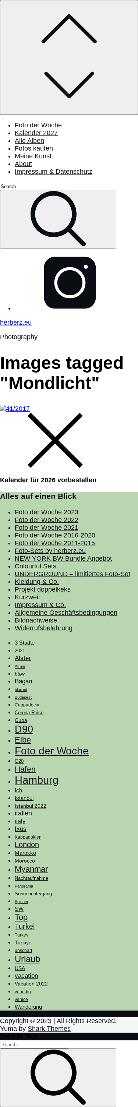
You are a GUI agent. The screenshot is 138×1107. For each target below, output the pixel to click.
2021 (20, 650)
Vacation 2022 (31, 984)
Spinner (21, 901)
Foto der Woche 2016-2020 (55, 535)
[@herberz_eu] (70, 308)
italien (23, 813)
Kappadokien (28, 837)
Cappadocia (27, 705)
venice (21, 999)
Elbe (23, 739)
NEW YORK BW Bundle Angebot (63, 558)
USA (20, 968)
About (23, 164)
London (27, 844)
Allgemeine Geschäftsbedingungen (66, 612)
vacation (26, 975)
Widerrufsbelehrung (43, 628)
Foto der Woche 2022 (46, 519)
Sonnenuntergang (33, 893)
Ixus (20, 828)
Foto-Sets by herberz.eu (50, 550)
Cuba (21, 720)
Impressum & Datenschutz (53, 171)
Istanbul (24, 798)
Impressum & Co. (40, 605)
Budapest (23, 697)
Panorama (24, 886)
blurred (21, 689)
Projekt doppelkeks (43, 589)
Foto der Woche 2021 (46, 527)
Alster (23, 658)
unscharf (23, 950)
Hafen (25, 769)
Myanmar (31, 869)
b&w (20, 674)
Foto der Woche (38, 125)
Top (21, 917)
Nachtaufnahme (31, 878)
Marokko (25, 853)
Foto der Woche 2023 (46, 512)
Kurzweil (27, 597)
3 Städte (25, 643)
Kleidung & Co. (37, 581)
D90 (24, 729)
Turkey (21, 935)
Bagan (23, 681)
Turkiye (23, 942)
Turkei (25, 926)
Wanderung (28, 1007)
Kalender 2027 (36, 133)
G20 (19, 761)
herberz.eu (16, 322)
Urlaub (27, 959)
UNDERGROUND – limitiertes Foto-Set (72, 574)
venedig (23, 991)
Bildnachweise (36, 620)
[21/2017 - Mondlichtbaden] (15, 408)
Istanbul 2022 (30, 806)
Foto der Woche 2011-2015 (55, 543)
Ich (18, 790)
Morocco (25, 861)
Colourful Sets (35, 566)
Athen (20, 666)
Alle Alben (29, 140)
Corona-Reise (29, 712)
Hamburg (37, 780)
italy (20, 821)
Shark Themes (49, 1028)
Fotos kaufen (34, 148)
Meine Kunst (33, 156)
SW (19, 909)
